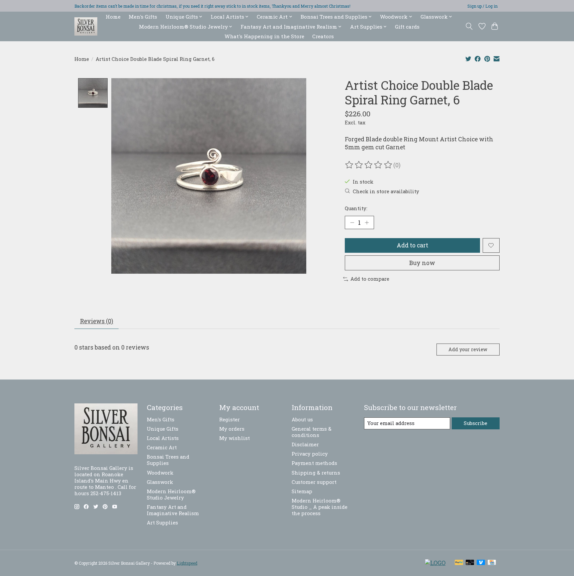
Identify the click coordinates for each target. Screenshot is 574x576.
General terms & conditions (312, 432)
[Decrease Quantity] (352, 222)
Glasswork (160, 482)
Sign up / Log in (482, 6)
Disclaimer (305, 444)
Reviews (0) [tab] (96, 321)
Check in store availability (386, 191)
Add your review (468, 349)
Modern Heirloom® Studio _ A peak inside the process (319, 507)
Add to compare (369, 279)
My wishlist (234, 438)
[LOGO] (435, 563)
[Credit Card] (492, 563)
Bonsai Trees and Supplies (168, 460)
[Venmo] (481, 563)
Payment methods (314, 463)
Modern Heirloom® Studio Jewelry (171, 494)
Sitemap (302, 491)
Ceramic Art (162, 447)
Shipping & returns (316, 473)
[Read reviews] (369, 165)
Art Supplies (162, 522)
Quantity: (356, 208)
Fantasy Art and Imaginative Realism (173, 510)
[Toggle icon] (469, 26)
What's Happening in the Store (264, 36)
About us (302, 419)
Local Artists (163, 438)
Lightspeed (187, 563)
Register (229, 419)
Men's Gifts (143, 16)
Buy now (422, 263)
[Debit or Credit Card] (470, 563)
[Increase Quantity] (366, 222)
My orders (231, 429)
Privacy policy (310, 454)
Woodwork (160, 473)
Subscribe (475, 423)
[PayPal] (459, 563)
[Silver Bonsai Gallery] (85, 26)
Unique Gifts (162, 429)
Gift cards (407, 26)
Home (113, 16)
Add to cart (412, 245)
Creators (323, 36)
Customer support (314, 482)
